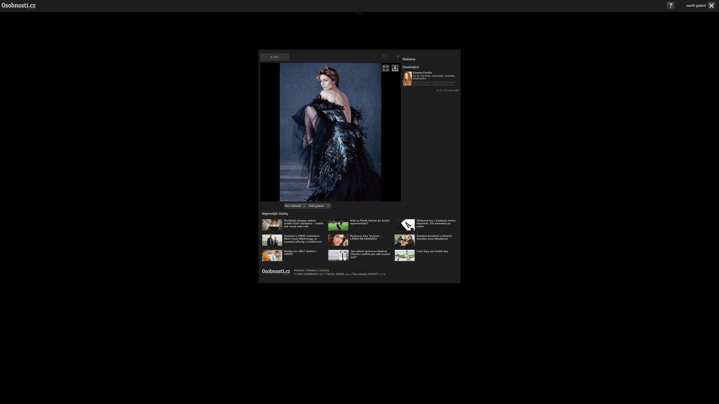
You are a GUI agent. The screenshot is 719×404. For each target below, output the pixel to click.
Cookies (324, 270)
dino (457, 90)
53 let (416, 75)
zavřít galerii (696, 5)
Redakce (312, 270)
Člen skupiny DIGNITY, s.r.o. (369, 274)
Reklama (299, 270)
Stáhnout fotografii (395, 68)
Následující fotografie (365, 132)
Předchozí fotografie (295, 132)
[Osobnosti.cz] (19, 6)
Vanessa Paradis (422, 72)
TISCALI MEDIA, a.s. (337, 274)
